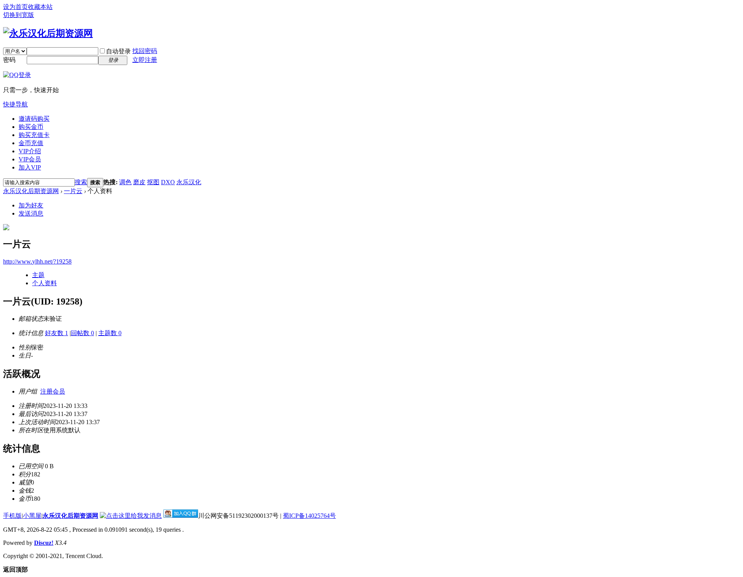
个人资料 (44, 283)
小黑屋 (32, 515)
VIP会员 (30, 159)
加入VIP (30, 167)
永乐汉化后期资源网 (31, 191)
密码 (9, 60)
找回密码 (144, 51)
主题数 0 (110, 333)
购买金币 (31, 126)
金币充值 (31, 143)
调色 (125, 182)
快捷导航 (15, 104)
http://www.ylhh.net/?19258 (37, 261)
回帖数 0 (82, 333)
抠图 (153, 182)
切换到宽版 (18, 15)
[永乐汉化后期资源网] (48, 33)
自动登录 (118, 51)
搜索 (81, 182)
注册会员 (52, 391)
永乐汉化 (188, 182)
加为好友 (31, 205)
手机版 (12, 515)
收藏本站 (40, 6)
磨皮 (139, 182)
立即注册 (144, 60)
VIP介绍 (30, 151)
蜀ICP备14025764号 (309, 515)
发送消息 (31, 213)
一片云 (73, 191)
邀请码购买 (34, 118)
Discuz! (43, 542)
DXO (168, 182)
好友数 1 (56, 333)
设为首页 (15, 6)
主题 (38, 275)
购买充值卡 (34, 135)
